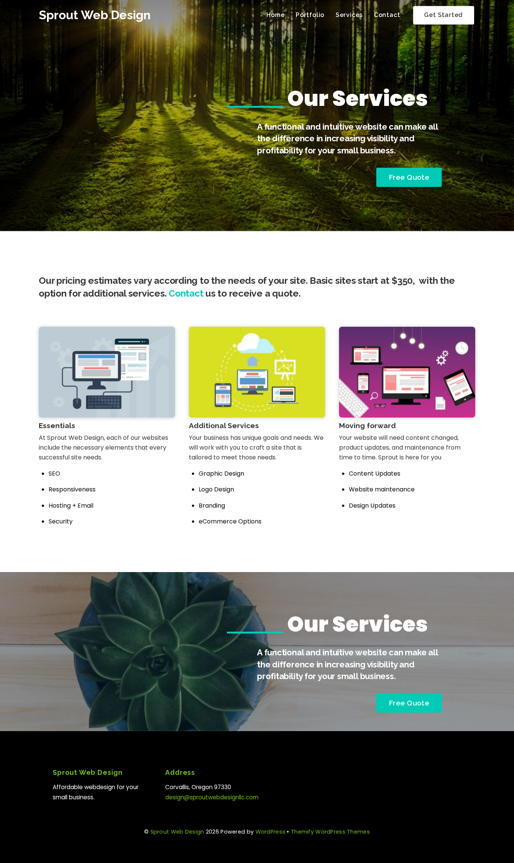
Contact (387, 14)
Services (349, 14)
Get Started (443, 14)
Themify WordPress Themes (330, 831)
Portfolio (310, 14)
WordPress (270, 831)
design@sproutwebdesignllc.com (212, 797)
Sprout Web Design (177, 831)
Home (275, 14)
